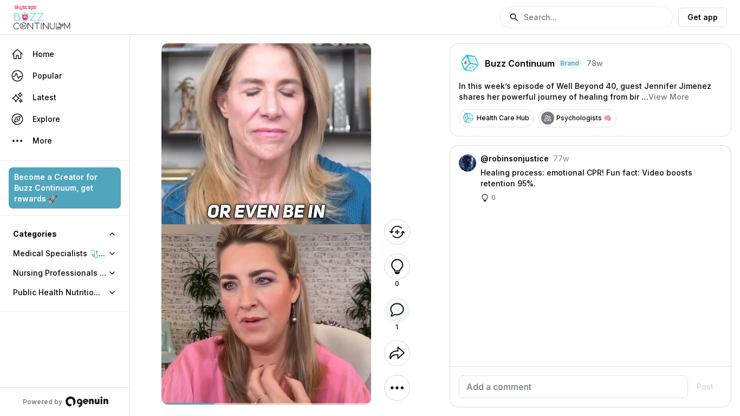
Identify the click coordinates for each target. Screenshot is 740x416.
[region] (266, 404)
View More (668, 96)
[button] (586, 17)
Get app (702, 17)
